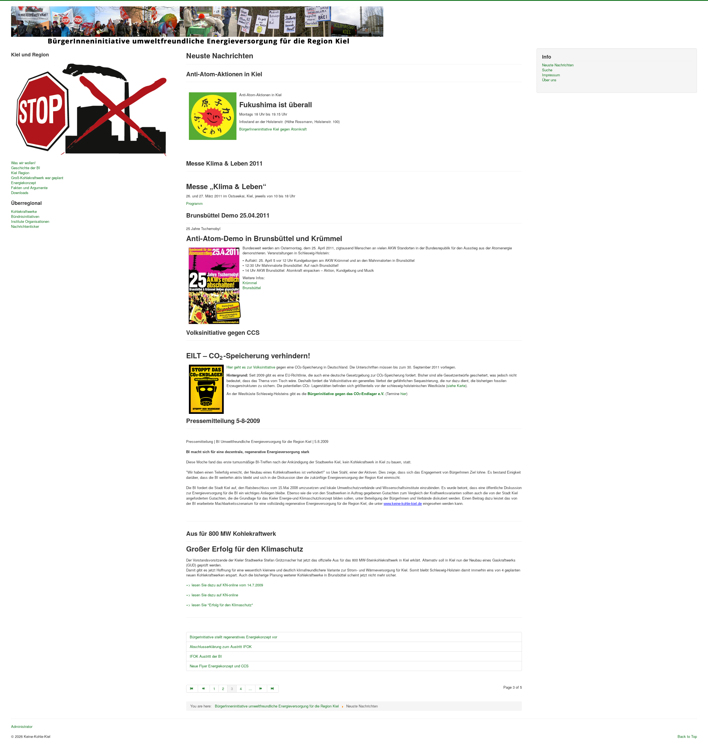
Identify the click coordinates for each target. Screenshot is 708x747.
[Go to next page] (261, 689)
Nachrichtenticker (25, 226)
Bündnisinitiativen (25, 216)
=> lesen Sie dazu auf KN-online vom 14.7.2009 (224, 584)
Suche (547, 69)
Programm (194, 203)
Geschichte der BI (25, 167)
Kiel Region (20, 172)
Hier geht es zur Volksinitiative (251, 367)
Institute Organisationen (30, 221)
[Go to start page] (192, 689)
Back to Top (687, 736)
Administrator (21, 726)
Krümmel (250, 282)
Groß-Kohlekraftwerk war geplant (37, 177)
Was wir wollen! (23, 162)
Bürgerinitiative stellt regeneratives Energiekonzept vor (233, 636)
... (250, 688)
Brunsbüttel (252, 287)
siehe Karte (456, 385)
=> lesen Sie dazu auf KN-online (212, 594)
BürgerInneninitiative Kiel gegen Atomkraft (273, 129)
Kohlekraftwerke (24, 211)
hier (403, 393)
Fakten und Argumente (29, 187)
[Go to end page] (273, 689)
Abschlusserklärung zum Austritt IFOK (221, 646)
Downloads (19, 192)
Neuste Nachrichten (558, 64)
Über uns (549, 79)
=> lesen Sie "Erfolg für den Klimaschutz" (219, 604)
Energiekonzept (23, 182)
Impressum (551, 74)
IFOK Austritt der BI (206, 656)
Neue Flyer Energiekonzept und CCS (219, 665)
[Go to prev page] (204, 689)
